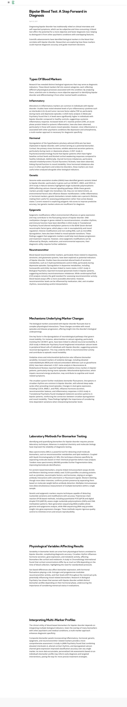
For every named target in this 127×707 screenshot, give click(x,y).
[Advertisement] (63, 61)
